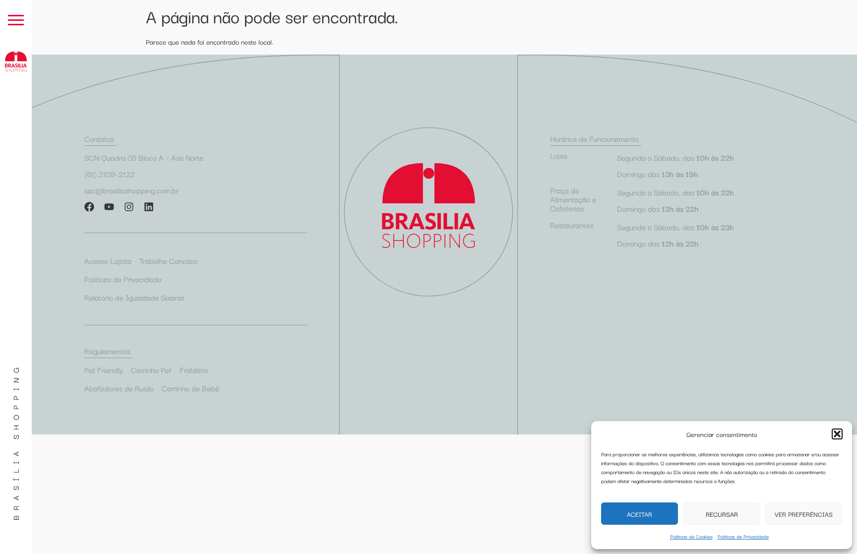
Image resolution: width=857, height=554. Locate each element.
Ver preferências (804, 514)
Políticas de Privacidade (743, 536)
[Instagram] (129, 207)
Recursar (722, 514)
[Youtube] (109, 207)
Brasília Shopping (15, 441)
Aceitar (639, 514)
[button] (837, 434)
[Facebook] (89, 207)
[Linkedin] (149, 207)
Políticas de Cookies (691, 536)
